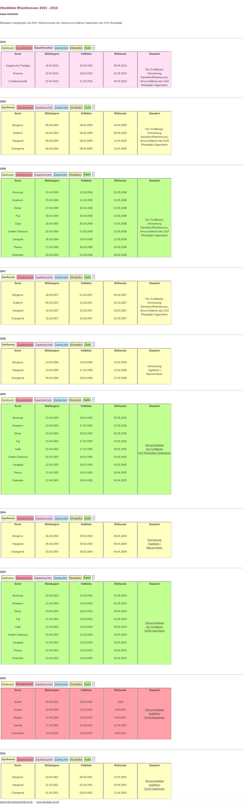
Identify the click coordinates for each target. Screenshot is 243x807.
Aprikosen (8, 47)
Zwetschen (61, 47)
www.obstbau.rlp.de (47, 802)
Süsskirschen (24, 47)
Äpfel (88, 47)
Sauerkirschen (44, 107)
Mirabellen (76, 47)
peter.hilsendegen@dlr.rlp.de (16, 802)
